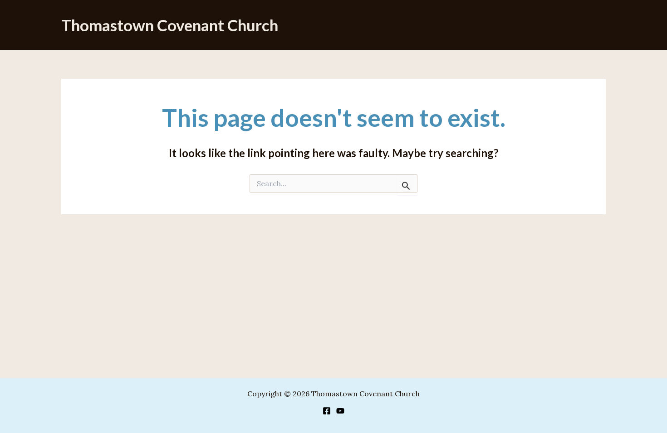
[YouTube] (340, 411)
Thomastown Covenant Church (169, 24)
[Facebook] (327, 411)
